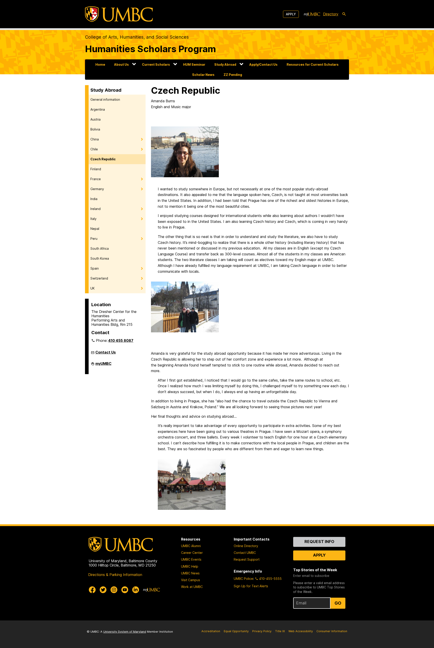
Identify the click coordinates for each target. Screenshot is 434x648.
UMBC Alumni (191, 546)
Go (338, 603)
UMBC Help (189, 566)
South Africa (99, 248)
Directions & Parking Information (115, 574)
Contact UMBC (245, 553)
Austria (95, 119)
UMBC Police (243, 578)
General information (105, 99)
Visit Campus (190, 580)
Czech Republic (103, 159)
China (94, 139)
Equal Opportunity (236, 631)
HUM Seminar (194, 64)
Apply (291, 14)
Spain (94, 268)
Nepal (94, 229)
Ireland (95, 209)
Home (100, 64)
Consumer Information (331, 631)
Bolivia (95, 129)
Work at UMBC (192, 587)
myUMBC (103, 365)
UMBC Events (191, 559)
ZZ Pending (233, 75)
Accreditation (210, 631)
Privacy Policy (261, 631)
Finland (95, 169)
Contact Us (105, 352)
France (95, 179)
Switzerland (99, 278)
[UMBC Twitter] (103, 590)
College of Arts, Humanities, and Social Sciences (137, 37)
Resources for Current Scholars (313, 64)
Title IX (280, 631)
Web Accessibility (300, 631)
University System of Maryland (124, 631)
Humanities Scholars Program (150, 48)
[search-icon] (344, 14)
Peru (93, 238)
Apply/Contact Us (263, 64)
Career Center (192, 553)
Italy (93, 219)
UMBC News (190, 573)
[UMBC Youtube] (125, 590)
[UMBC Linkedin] (136, 590)
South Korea (99, 258)
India (93, 199)
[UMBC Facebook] (92, 590)
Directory (331, 14)
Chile (94, 149)
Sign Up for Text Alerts (251, 586)
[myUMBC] (311, 14)
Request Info (319, 541)
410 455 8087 (120, 340)
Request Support (246, 559)
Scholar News (203, 75)
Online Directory (246, 546)
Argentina (97, 109)
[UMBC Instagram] (114, 590)
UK (92, 288)
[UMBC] (118, 14)
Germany (97, 189)
